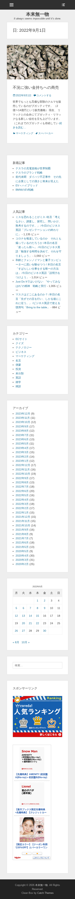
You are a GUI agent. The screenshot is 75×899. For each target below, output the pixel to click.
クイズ (20, 343)
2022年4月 (22, 499)
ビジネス (21, 351)
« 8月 (16, 642)
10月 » (26, 642)
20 (23, 623)
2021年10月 (23, 525)
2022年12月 (23, 465)
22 (37, 623)
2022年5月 (22, 495)
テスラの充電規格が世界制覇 (33, 168)
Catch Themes (45, 893)
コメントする (43, 95)
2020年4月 (22, 555)
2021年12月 (23, 516)
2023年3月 (22, 452)
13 (23, 615)
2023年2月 (22, 456)
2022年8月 (22, 482)
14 (30, 615)
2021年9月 (22, 529)
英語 (18, 377)
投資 (18, 369)
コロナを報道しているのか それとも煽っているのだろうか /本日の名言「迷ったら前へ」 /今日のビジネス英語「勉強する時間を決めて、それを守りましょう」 (38, 247)
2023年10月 (23, 422)
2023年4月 (22, 448)
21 (30, 623)
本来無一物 (37, 14)
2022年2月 (22, 508)
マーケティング (24, 133)
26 (16, 630)
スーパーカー (45, 133)
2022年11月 (23, 469)
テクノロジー (24, 347)
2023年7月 (22, 435)
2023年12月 (23, 413)
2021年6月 (22, 542)
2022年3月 (22, 503)
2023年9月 (22, 426)
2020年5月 (22, 551)
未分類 (20, 373)
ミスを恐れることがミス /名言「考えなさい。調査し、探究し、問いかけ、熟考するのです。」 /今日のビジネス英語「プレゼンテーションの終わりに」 (38, 225)
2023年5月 (22, 443)
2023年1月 (22, 460)
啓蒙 (18, 364)
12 (16, 615)
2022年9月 (22, 478)
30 (44, 630)
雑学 (18, 382)
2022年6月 (22, 491)
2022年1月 (22, 512)
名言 (18, 360)
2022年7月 (22, 486)
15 (37, 615)
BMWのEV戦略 (25, 189)
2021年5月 (22, 546)
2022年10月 (23, 473)
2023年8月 (22, 430)
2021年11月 (23, 521)
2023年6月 (22, 439)
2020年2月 (22, 564)
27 (23, 630)
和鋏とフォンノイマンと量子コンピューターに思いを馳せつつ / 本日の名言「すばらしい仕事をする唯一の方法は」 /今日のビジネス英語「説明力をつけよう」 (38, 268)
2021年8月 (22, 534)
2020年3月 (22, 559)
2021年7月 (22, 538)
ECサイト (21, 339)
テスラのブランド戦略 (29, 172)
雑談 (18, 386)
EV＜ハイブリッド (27, 185)
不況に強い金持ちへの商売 (36, 87)
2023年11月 (23, 417)
